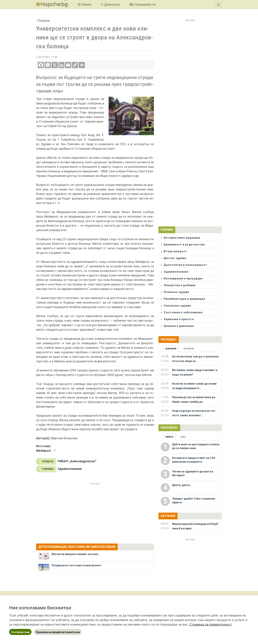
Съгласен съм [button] (20, 632)
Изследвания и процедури (183, 278)
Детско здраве (175, 258)
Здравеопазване (69, 469)
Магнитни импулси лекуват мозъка (75, 554)
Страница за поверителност (210, 624)
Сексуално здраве (177, 305)
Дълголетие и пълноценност (185, 264)
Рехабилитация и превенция (184, 298)
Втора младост (175, 251)
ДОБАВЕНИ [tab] (170, 348)
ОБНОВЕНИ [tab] (188, 348)
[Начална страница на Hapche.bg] (52, 6)
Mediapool (43, 450)
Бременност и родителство (184, 244)
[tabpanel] (190, 386)
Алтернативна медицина (182, 237)
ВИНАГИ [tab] (169, 437)
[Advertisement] (95, 512)
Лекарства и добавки (179, 285)
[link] (210, 624)
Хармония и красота (179, 319)
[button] (84, 4)
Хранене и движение (179, 325)
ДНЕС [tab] (183, 437)
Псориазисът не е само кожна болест (76, 565)
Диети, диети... (182, 485)
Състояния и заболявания (183, 312)
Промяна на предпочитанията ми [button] (58, 632)
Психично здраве (176, 292)
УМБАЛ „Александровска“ (76, 461)
